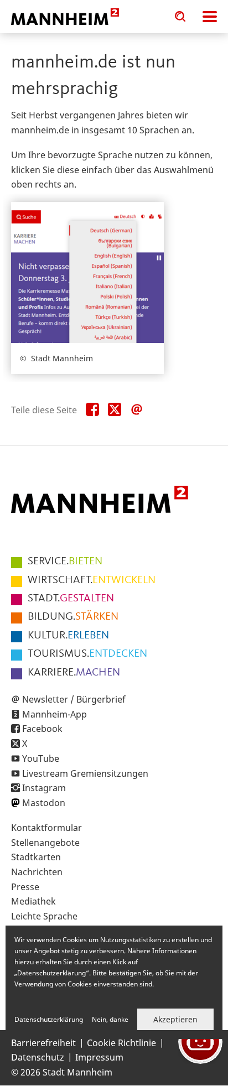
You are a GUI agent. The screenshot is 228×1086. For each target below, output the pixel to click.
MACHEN (74, 672)
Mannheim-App (54, 714)
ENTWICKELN (92, 580)
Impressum (99, 1057)
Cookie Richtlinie (121, 1043)
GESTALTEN (71, 598)
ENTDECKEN (87, 653)
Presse (25, 887)
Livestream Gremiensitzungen (85, 773)
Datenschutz (37, 1057)
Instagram (44, 788)
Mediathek (33, 901)
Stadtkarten (36, 857)
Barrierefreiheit (43, 1043)
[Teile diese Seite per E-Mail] (136, 410)
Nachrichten (37, 872)
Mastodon (43, 803)
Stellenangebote (45, 842)
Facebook (42, 729)
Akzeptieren (175, 1019)
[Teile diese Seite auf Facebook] (92, 410)
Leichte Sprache (44, 916)
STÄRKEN (73, 616)
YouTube (40, 758)
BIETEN (65, 561)
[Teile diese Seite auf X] (114, 410)
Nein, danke (110, 1019)
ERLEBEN (68, 635)
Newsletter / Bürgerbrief (74, 699)
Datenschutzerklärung (48, 1019)
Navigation (210, 16)
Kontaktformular (46, 828)
